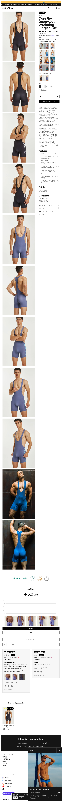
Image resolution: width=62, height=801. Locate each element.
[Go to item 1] (10, 621)
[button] (49, 8)
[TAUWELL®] (24, 8)
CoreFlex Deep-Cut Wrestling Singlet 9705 (8, 718)
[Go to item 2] (20, 621)
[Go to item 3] (31, 621)
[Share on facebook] (5, 686)
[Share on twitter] (9, 686)
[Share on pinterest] (12, 686)
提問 (31, 632)
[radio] (41, 46)
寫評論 (31, 628)
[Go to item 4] (42, 621)
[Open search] (4, 644)
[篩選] (8, 644)
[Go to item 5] (52, 621)
